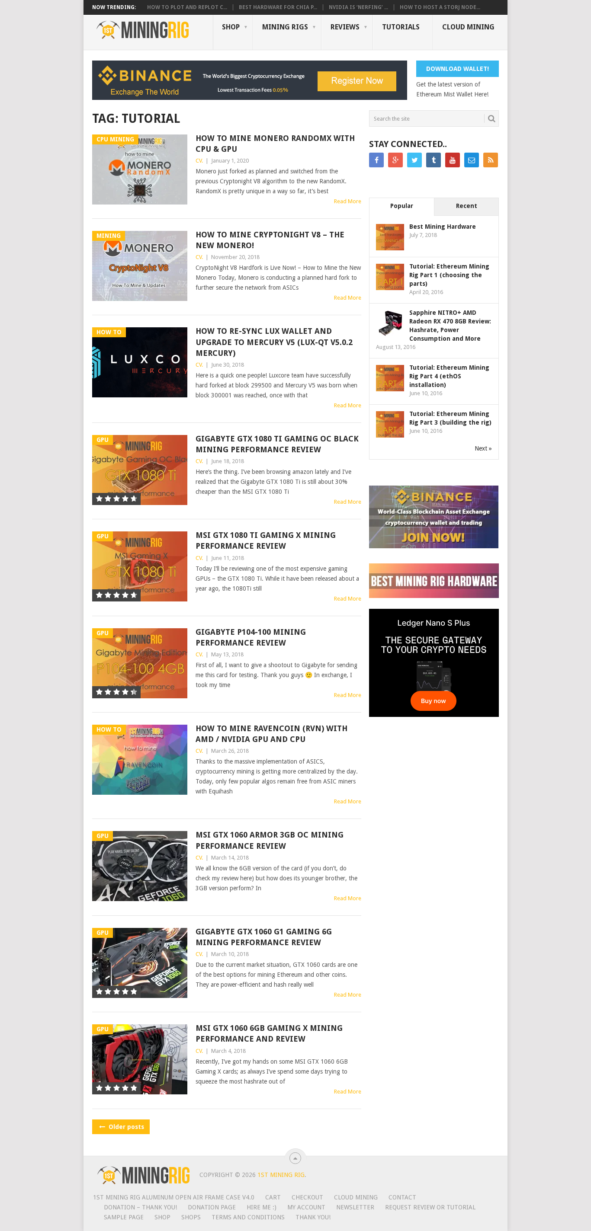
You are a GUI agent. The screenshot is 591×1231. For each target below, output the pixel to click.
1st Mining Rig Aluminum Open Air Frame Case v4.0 (173, 1197)
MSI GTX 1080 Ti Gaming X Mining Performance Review (266, 540)
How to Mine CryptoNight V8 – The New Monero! (270, 240)
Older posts (125, 1126)
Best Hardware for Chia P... (278, 7)
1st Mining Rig (281, 1174)
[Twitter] (414, 160)
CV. (199, 160)
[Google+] (395, 160)
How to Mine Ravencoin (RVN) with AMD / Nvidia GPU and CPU (271, 734)
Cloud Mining (468, 27)
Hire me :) (261, 1207)
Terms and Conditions (248, 1217)
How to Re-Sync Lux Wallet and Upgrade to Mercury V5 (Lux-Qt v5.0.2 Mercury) (274, 341)
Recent (466, 205)
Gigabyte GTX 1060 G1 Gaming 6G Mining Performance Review (264, 937)
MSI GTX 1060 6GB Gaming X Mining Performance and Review (269, 1033)
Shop (231, 27)
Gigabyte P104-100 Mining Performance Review (251, 637)
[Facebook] (376, 160)
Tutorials (401, 27)
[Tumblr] (433, 160)
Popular (401, 205)
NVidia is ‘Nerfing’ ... (358, 7)
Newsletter (355, 1207)
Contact (402, 1197)
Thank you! (313, 1217)
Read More (347, 201)
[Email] (471, 160)
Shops (191, 1217)
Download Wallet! (457, 68)
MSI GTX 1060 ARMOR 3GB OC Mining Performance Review (270, 840)
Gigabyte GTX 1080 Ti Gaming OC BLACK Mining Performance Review (277, 444)
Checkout (307, 1197)
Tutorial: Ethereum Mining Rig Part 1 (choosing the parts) (449, 275)
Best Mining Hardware (442, 226)
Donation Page (212, 1207)
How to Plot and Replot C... (187, 7)
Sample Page (124, 1217)
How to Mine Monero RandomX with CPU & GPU (275, 143)
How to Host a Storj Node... (440, 7)
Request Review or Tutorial (430, 1207)
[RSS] (490, 160)
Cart (273, 1197)
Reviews (345, 27)
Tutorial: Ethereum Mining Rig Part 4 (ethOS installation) (449, 376)
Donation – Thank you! (140, 1207)
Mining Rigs (285, 27)
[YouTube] (452, 160)
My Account (306, 1207)
